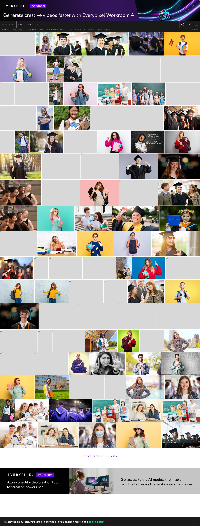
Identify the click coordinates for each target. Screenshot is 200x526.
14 (111, 456)
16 (117, 456)
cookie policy (96, 521)
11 (103, 456)
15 (114, 456)
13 (108, 456)
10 (101, 456)
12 (106, 456)
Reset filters (194, 30)
